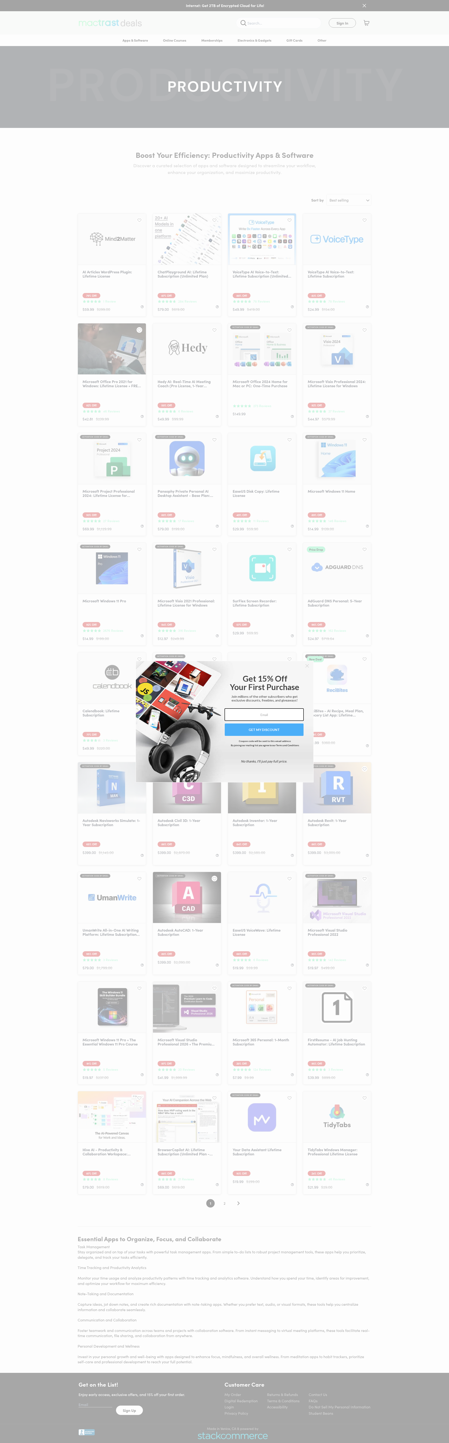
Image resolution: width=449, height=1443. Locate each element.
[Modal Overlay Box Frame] (225, 721)
